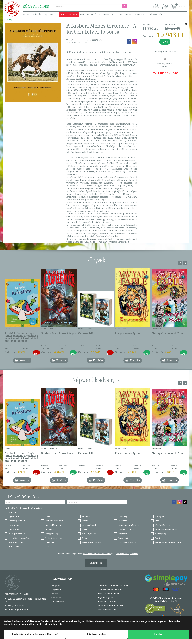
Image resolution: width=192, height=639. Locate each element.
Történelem (14, 546)
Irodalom (49, 529)
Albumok (86, 516)
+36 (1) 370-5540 (15, 605)
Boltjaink (55, 585)
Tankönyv (49, 542)
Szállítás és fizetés (122, 14)
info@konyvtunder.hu (18, 609)
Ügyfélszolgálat (105, 597)
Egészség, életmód (17, 520)
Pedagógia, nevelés (53, 538)
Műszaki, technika (89, 533)
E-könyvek (159, 516)
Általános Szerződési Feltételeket (97, 553)
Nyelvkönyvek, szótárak (19, 538)
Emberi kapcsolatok (54, 520)
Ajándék (36, 14)
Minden (12, 512)
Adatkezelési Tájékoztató (110, 589)
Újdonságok (51, 14)
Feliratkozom (96, 562)
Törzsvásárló (157, 14)
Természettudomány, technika (168, 542)
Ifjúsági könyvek (162, 525)
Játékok (85, 529)
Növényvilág (160, 533)
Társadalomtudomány (91, 542)
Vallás (47, 546)
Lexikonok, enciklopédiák (166, 529)
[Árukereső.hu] (155, 609)
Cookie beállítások (107, 609)
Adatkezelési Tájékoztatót (127, 553)
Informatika (14, 529)
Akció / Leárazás (69, 14)
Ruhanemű (123, 538)
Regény (85, 538)
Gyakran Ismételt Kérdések (111, 605)
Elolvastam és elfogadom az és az (98, 553)
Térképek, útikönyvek (128, 542)
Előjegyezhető (88, 14)
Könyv (26, 14)
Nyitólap (8, 19)
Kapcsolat (141, 14)
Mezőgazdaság (51, 533)
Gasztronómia (15, 525)
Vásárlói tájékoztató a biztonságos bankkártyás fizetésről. (166, 599)
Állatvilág (122, 516)
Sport (157, 538)
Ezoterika (122, 520)
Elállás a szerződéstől (108, 593)
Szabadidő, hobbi (16, 542)
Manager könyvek (17, 533)
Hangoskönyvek (89, 525)
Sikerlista (104, 14)
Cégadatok (56, 597)
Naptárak (122, 533)
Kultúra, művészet (126, 529)
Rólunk (54, 593)
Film (157, 520)
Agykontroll (14, 516)
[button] (179, 5)
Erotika (85, 520)
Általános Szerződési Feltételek (113, 585)
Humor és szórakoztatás (128, 525)
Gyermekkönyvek (53, 525)
